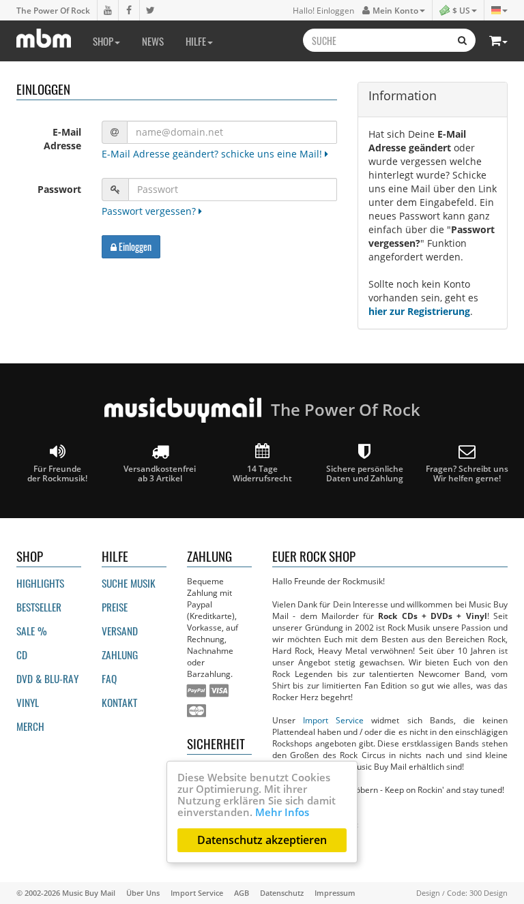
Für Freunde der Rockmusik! (57, 473)
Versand (120, 630)
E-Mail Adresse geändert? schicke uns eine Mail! (213, 153)
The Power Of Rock (53, 10)
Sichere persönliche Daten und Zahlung (364, 473)
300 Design (488, 893)
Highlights (40, 582)
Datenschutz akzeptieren (262, 839)
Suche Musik (129, 582)
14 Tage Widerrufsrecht (262, 473)
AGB (241, 893)
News (153, 40)
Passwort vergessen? (150, 211)
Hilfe (196, 40)
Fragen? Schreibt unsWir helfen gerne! (467, 473)
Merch (30, 726)
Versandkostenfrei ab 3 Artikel (159, 473)
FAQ (109, 678)
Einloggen (134, 246)
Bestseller (38, 606)
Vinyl (27, 702)
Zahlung (120, 654)
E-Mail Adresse (62, 138)
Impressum (335, 893)
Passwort (59, 189)
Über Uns (143, 893)
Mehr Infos (282, 812)
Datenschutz (282, 893)
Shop (103, 40)
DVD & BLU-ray (47, 678)
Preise (115, 606)
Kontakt (119, 702)
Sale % (31, 630)
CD (21, 654)
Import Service (333, 719)
